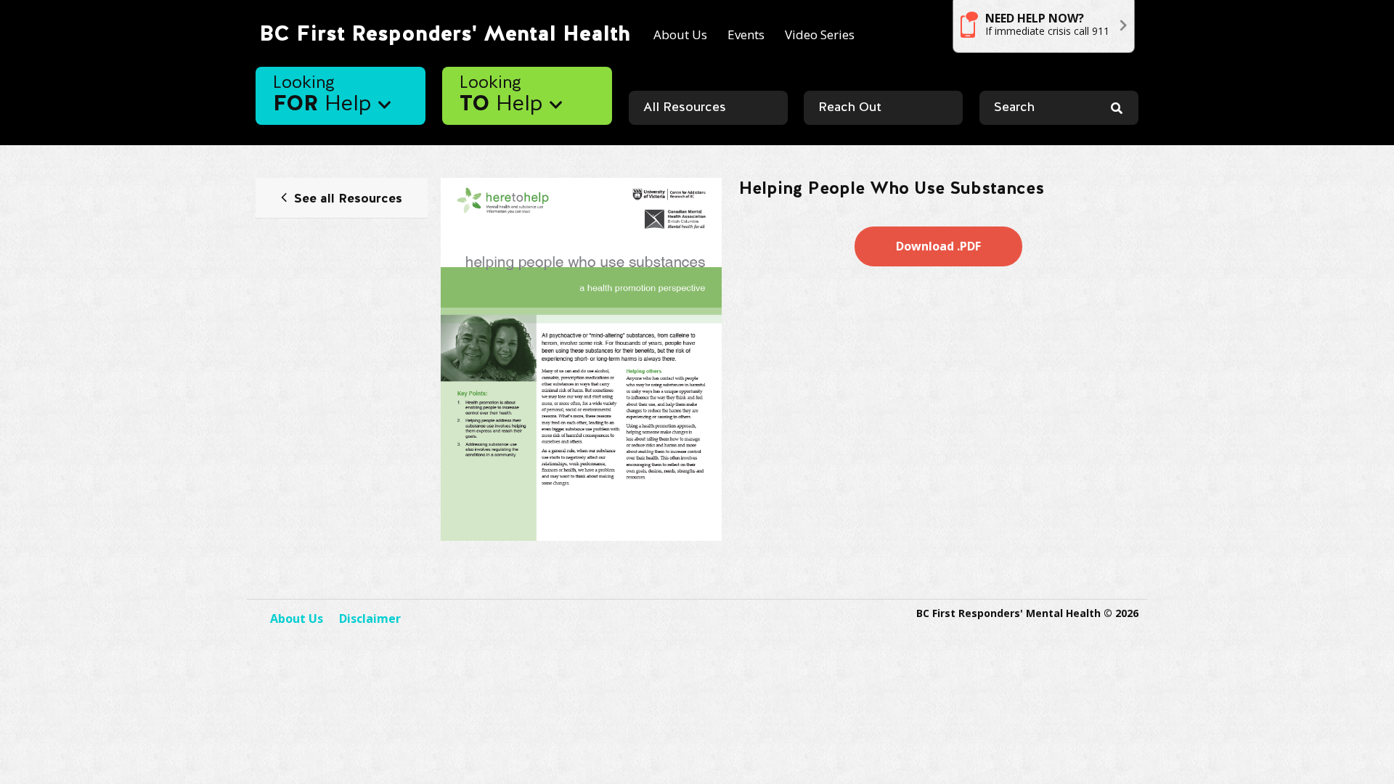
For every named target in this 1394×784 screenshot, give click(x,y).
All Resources (684, 108)
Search (1014, 108)
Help (325, 95)
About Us (680, 34)
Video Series (820, 34)
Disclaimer (370, 618)
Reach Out (849, 108)
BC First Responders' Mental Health (444, 34)
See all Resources (348, 199)
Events (746, 34)
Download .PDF (938, 246)
